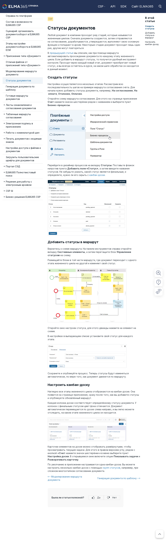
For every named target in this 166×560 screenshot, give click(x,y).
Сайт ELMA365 (142, 6)
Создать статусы (149, 27)
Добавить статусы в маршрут (150, 35)
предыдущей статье (61, 53)
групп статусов (111, 467)
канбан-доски (97, 175)
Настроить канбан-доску (152, 43)
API (112, 6)
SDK (123, 6)
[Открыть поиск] (160, 6)
